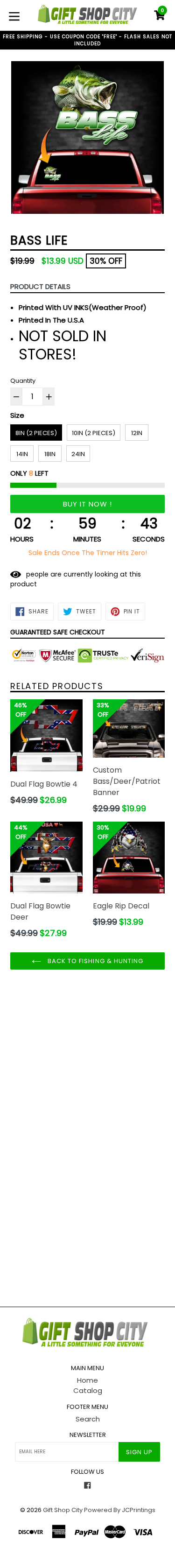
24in (78, 454)
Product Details (40, 286)
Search (88, 1419)
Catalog (87, 1390)
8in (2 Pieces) (36, 433)
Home (87, 1380)
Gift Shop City (63, 1510)
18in (50, 454)
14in (22, 454)
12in (136, 433)
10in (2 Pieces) (93, 433)
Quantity (22, 380)
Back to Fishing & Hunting (94, 961)
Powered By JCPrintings (119, 1510)
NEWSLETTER (88, 1435)
